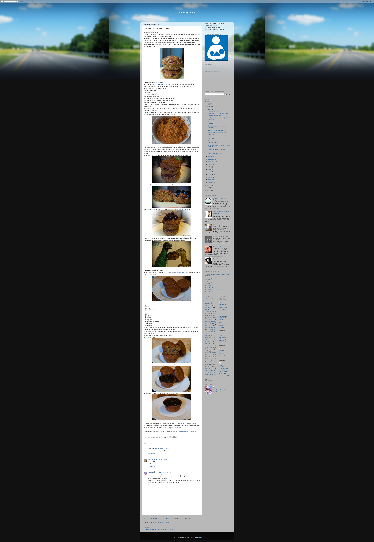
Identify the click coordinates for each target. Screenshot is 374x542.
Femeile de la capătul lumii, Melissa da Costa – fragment (223, 324)
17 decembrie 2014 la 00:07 (164, 472)
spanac (210, 372)
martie (210, 177)
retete (151, 440)
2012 (208, 188)
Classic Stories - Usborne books (218, 130)
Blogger (199, 537)
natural (214, 354)
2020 (208, 104)
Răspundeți (151, 453)
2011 (208, 190)
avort (212, 311)
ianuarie (211, 182)
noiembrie (211, 156)
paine (214, 360)
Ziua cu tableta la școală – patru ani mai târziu (224, 370)
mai (209, 172)
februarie (211, 179)
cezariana (207, 321)
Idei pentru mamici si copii (223, 317)
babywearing (208, 313)
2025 (208, 101)
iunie (210, 169)
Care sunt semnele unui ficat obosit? (223, 307)
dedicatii (207, 325)
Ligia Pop (222, 304)
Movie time (216, 258)
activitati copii (208, 304)
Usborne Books (209, 374)
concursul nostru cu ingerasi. (187, 432)
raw (213, 364)
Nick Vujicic (211, 356)
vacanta (207, 376)
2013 (208, 185)
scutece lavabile (210, 370)
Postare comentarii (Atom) (161, 522)
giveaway (208, 341)
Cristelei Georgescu (164, 84)
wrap (209, 380)
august (210, 164)
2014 (208, 109)
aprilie (210, 174)
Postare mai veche (192, 518)
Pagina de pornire (171, 518)
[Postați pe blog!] (170, 437)
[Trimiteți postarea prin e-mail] (165, 437)
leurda (206, 351)
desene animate (210, 327)
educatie (211, 334)
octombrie (211, 159)
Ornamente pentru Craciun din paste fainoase (217, 141)
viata (214, 378)
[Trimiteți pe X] (172, 437)
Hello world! (222, 342)
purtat (206, 364)
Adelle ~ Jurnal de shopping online (222, 338)
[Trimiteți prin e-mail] (168, 437)
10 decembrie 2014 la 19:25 (162, 459)
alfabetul (207, 309)
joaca (210, 349)
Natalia (150, 459)
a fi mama (208, 299)
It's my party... (217, 225)
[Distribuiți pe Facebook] (174, 437)
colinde (214, 321)
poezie (210, 362)
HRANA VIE (223, 350)
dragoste (213, 329)
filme (206, 339)
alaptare (207, 308)
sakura (150, 472)
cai (208, 317)
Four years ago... (218, 246)
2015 (208, 106)
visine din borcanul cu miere (181, 209)
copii (209, 323)
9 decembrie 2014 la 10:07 (162, 448)
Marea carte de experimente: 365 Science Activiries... (218, 114)
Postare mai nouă (151, 518)
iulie (209, 167)
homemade (208, 345)
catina (211, 319)
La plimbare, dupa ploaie (220, 236)
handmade (208, 343)
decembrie (211, 111)
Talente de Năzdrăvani (223, 366)
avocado (207, 311)
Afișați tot (228, 375)
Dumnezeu (212, 332)
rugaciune (207, 368)
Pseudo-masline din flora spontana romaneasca (223, 354)
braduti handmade (210, 315)
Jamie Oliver (181, 272)
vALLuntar (207, 378)
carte (214, 317)
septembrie (212, 161)
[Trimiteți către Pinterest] (176, 437)
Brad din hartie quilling (215, 153)
